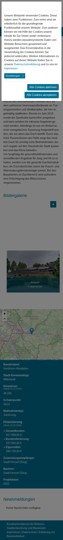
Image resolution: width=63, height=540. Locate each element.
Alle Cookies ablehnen (43, 87)
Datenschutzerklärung (27, 64)
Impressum (10, 68)
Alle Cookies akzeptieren (42, 95)
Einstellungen (13, 75)
